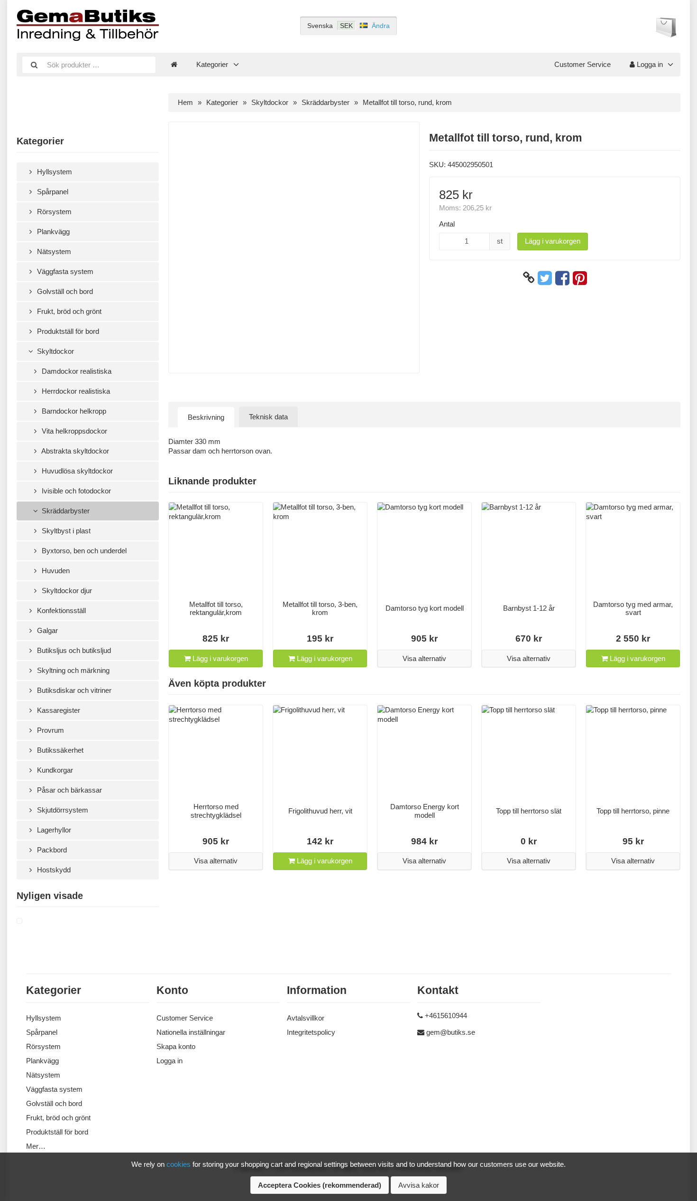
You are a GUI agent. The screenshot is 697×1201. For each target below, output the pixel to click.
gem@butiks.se (450, 1032)
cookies (178, 1164)
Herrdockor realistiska (75, 391)
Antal (447, 224)
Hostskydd (53, 870)
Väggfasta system (64, 271)
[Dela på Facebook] (562, 278)
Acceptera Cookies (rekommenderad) (319, 1185)
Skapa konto (175, 1046)
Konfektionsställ (60, 610)
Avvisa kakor (418, 1185)
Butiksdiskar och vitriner (73, 690)
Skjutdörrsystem (61, 810)
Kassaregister (57, 710)
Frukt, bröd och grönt (68, 311)
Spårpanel (51, 192)
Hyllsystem (53, 172)
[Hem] (174, 64)
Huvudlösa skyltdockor (76, 471)
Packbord (51, 850)
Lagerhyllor (53, 830)
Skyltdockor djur (66, 590)
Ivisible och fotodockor (75, 491)
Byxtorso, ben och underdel (83, 551)
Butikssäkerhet (59, 750)
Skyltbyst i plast (65, 531)
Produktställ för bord (67, 331)
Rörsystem (53, 212)
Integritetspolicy (311, 1032)
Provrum (49, 730)
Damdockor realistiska (75, 371)
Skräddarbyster (65, 511)
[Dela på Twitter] (545, 278)
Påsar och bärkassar (68, 790)
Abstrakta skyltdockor (74, 451)
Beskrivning (206, 417)
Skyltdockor (54, 351)
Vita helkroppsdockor (73, 431)
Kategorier (212, 64)
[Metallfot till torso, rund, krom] (31, 921)
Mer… (36, 1146)
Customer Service (582, 64)
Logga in (649, 64)
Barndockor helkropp (73, 411)
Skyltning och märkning (72, 670)
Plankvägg (52, 231)
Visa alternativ (424, 658)
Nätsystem (53, 251)
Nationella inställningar (190, 1032)
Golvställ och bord (64, 291)
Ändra (381, 25)
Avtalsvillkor (305, 1018)
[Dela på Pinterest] (580, 278)
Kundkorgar (54, 770)
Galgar (46, 630)
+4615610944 (446, 1016)
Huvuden (55, 571)
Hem (185, 102)
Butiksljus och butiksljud (73, 650)
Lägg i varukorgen (552, 241)
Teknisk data (268, 417)
